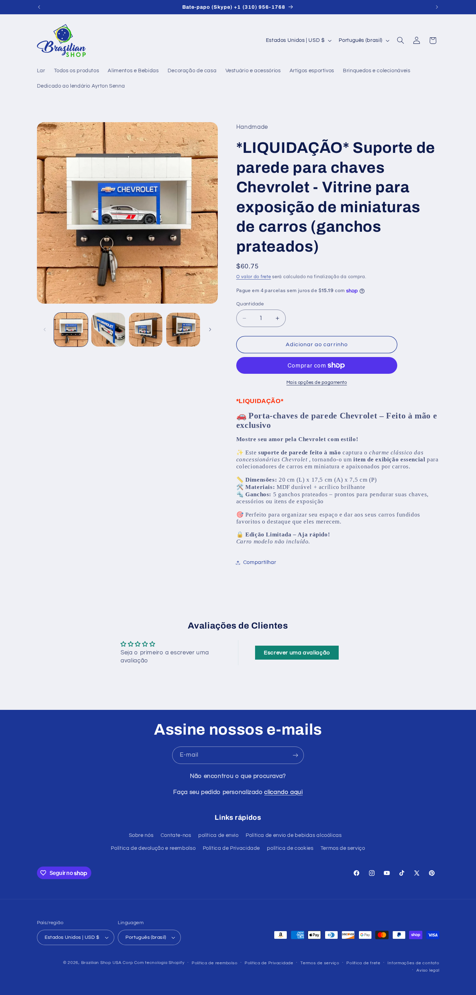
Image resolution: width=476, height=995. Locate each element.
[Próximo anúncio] (437, 7)
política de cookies (290, 848)
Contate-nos (176, 835)
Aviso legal (427, 970)
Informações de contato (413, 963)
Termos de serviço (343, 848)
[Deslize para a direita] (210, 329)
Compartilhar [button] (259, 562)
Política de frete (363, 963)
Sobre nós (141, 835)
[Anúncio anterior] (39, 7)
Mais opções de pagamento (316, 382)
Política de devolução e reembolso (153, 848)
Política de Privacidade (231, 848)
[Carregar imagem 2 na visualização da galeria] (108, 330)
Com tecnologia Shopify (159, 963)
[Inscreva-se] (295, 755)
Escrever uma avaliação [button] (297, 652)
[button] (400, 40)
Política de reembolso (214, 963)
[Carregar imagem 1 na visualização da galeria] (71, 330)
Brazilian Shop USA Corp (107, 963)
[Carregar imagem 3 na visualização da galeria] (146, 330)
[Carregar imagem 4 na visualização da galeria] (183, 330)
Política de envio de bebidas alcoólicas (294, 835)
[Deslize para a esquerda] (44, 329)
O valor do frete (253, 277)
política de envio (218, 835)
